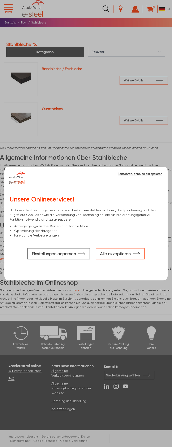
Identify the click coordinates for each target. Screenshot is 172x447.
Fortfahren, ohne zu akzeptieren (140, 173)
